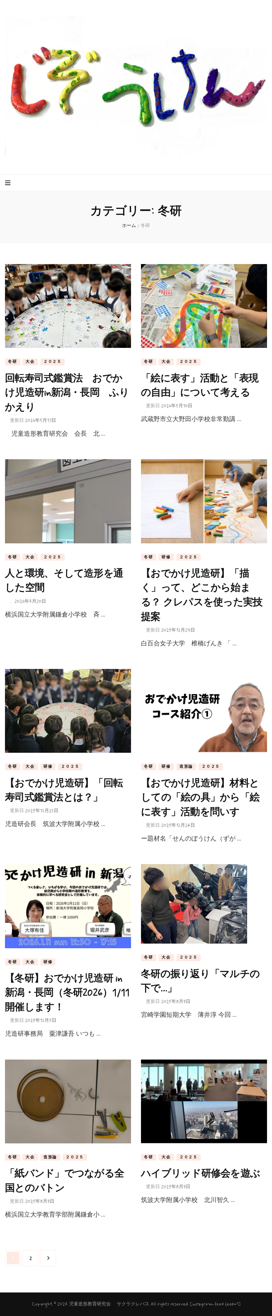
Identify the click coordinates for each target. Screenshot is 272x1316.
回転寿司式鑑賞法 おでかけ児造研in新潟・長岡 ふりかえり (67, 393)
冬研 (12, 361)
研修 (166, 557)
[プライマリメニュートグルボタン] (8, 183)
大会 (30, 361)
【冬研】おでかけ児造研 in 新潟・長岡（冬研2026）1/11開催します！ (67, 993)
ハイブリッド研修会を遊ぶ (200, 1173)
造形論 (186, 766)
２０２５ (52, 361)
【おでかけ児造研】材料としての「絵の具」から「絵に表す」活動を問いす (200, 798)
